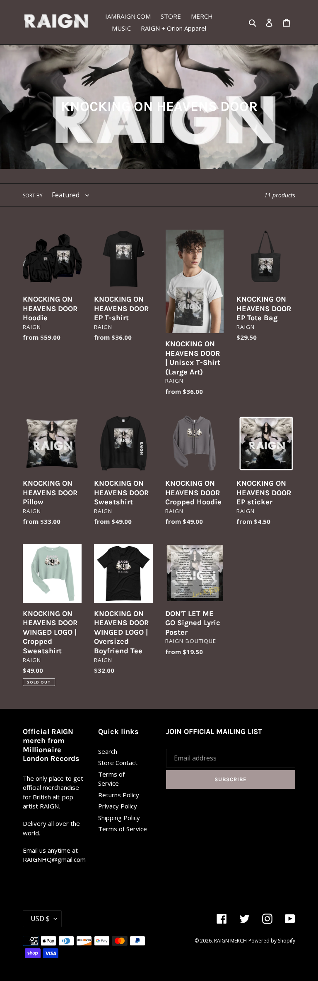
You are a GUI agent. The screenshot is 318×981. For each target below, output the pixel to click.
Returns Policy (118, 795)
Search (107, 751)
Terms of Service (122, 829)
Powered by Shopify (271, 940)
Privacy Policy (117, 806)
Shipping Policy (119, 817)
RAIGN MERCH (230, 940)
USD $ (40, 918)
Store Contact (117, 762)
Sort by (33, 195)
